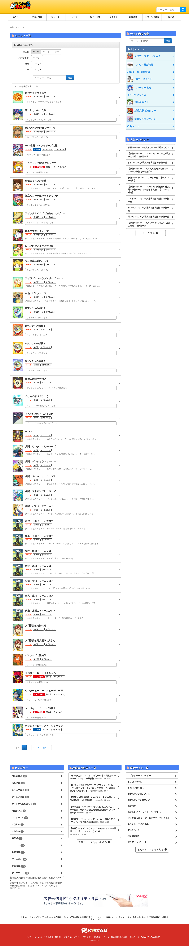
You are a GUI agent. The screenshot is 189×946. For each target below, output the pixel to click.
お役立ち (17, 824)
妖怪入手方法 (20, 790)
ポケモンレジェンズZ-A (139, 794)
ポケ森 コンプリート (137, 842)
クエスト (75, 17)
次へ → (46, 747)
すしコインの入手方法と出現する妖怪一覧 (147, 162)
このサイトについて (34, 937)
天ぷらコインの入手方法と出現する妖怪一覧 (148, 216)
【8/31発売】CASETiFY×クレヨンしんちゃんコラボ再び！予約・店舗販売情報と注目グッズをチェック (92, 810)
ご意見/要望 (48, 937)
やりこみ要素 (20, 797)
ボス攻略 (18, 783)
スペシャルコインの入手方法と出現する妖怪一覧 (148, 200)
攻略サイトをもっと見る (150, 849)
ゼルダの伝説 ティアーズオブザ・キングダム (149, 818)
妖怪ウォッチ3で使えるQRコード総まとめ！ (148, 147)
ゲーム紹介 (19, 859)
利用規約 (58, 937)
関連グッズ (18, 811)
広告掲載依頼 (121, 937)
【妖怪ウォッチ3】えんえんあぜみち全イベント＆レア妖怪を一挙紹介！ (149, 170)
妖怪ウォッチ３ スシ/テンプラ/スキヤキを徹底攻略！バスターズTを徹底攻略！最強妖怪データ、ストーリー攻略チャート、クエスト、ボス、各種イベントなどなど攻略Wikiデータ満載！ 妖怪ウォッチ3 (94, 918)
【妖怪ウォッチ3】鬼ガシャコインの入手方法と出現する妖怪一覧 (149, 224)
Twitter (143, 937)
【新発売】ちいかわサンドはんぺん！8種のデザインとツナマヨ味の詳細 (92, 820)
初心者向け (19, 776)
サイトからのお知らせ (23, 804)
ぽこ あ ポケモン (135, 781)
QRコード (17, 17)
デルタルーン (134, 830)
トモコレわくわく (136, 787)
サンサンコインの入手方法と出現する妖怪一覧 (148, 209)
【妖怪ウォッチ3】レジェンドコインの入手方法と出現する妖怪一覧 (149, 155)
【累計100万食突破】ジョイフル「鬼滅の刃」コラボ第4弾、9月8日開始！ (92, 798)
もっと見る (149, 233)
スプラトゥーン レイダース (140, 775)
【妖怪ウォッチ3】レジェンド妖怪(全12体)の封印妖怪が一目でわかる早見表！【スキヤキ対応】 (149, 189)
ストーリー (56, 17)
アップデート (20, 873)
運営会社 (98, 937)
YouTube (151, 937)
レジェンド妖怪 (152, 17)
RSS (158, 937)
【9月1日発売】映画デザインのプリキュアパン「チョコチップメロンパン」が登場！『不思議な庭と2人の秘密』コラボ (92, 788)
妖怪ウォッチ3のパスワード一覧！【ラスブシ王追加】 (149, 179)
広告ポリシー (88, 937)
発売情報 (18, 852)
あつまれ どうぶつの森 (138, 824)
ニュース (18, 845)
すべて (36, 52)
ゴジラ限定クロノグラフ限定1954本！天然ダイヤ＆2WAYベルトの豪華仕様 (93, 777)
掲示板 (171, 17)
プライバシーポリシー (72, 937)
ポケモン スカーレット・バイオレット (145, 812)
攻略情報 (18, 866)
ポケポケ (132, 806)
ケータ (46, 52)
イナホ (56, 52)
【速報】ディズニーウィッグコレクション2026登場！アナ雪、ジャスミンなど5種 (93, 831)
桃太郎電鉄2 (133, 836)
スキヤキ (114, 17)
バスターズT (94, 17)
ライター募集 (109, 937)
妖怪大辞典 (37, 17)
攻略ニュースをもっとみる (93, 842)
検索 (183, 9)
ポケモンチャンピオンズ (139, 800)
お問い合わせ (133, 937)
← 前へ (16, 747)
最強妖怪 (133, 17)
